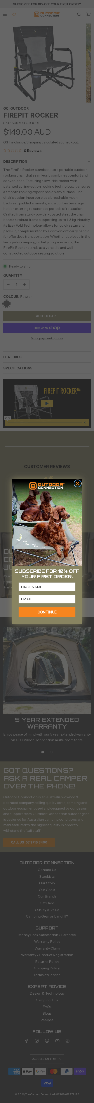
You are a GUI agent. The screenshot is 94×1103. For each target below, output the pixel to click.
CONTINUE (47, 612)
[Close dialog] (77, 483)
